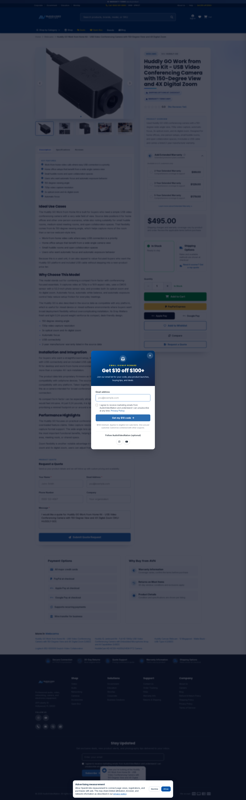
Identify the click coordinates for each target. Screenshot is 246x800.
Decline (154, 789)
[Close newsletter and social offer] (150, 355)
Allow (166, 789)
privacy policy (119, 794)
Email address (103, 392)
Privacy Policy (118, 410)
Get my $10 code (121, 417)
